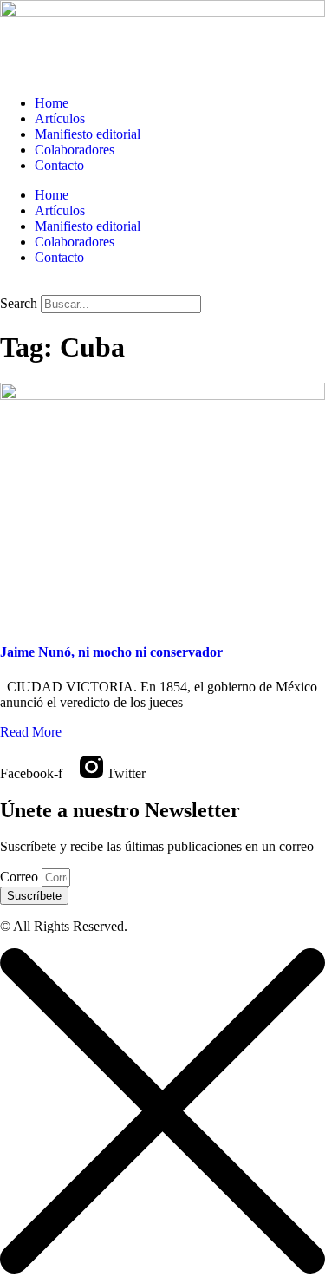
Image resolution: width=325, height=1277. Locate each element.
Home (51, 102)
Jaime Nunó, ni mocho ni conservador (111, 652)
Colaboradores (74, 149)
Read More (31, 731)
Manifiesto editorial (87, 134)
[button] (162, 287)
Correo (21, 876)
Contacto (59, 165)
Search (18, 303)
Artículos (60, 118)
